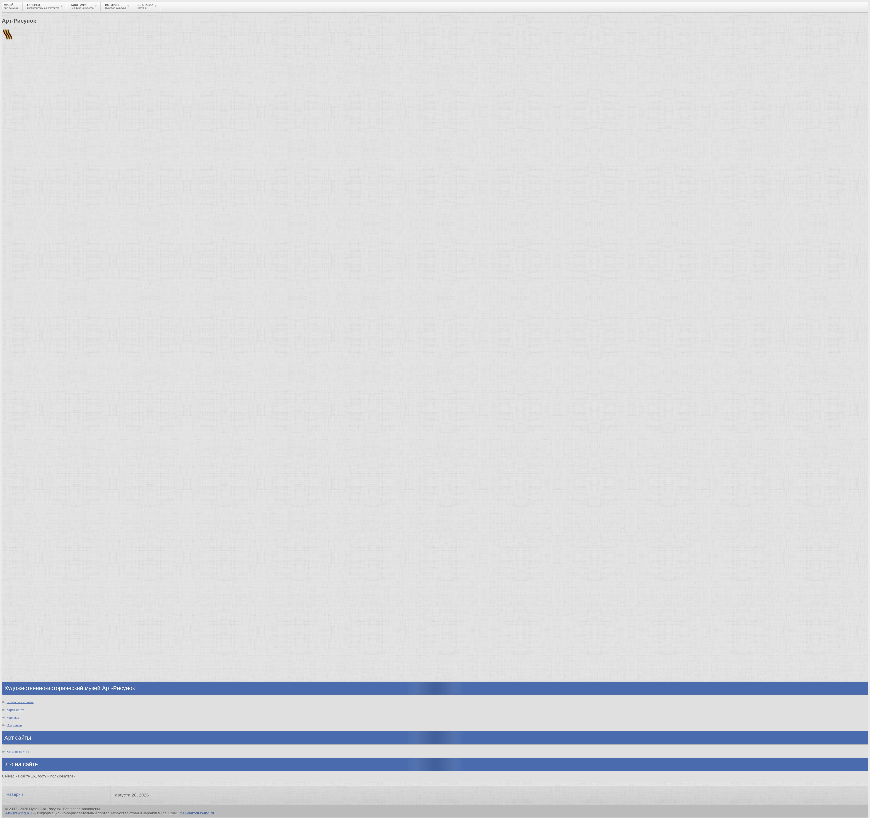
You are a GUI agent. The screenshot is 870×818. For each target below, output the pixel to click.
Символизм (21, 275)
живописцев (826, 180)
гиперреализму (690, 188)
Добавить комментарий (23, 212)
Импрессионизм (26, 267)
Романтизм (21, 259)
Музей (9, 78)
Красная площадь (27, 493)
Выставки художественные (36, 569)
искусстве (227, 164)
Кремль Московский (29, 476)
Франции (847, 172)
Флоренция (21, 657)
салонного (183, 184)
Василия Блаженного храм (35, 517)
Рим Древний (23, 620)
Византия (19, 649)
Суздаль (19, 665)
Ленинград (21, 645)
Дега (770, 172)
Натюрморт (21, 577)
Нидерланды (23, 653)
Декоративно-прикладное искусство (44, 561)
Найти (61, 59)
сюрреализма (426, 188)
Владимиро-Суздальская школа (40, 468)
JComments (435, 216)
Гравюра (19, 565)
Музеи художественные (32, 585)
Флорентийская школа (31, 460)
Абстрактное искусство (32, 292)
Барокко (18, 255)
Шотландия (21, 677)
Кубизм (17, 288)
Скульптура (22, 556)
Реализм (19, 243)
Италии (147, 176)
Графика (19, 544)
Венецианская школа (30, 501)
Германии (114, 176)
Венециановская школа (32, 513)
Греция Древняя (25, 636)
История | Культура (70, 220)
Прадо (17, 505)
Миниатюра (21, 593)
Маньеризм (21, 296)
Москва (17, 628)
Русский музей (24, 472)
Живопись (20, 548)
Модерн (18, 271)
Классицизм (22, 251)
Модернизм (21, 284)
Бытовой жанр (24, 581)
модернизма (352, 188)
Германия (20, 661)
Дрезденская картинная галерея (40, 489)
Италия (17, 640)
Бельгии (24, 176)
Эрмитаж (19, 484)
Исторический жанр (29, 589)
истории (190, 176)
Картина (18, 597)
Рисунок (18, 540)
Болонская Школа (27, 509)
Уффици (19, 497)
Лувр (15, 480)
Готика (17, 279)
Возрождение (23, 247)
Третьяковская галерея (32, 464)
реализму (188, 180)
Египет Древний (25, 632)
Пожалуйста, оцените (20, 145)
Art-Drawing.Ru (18, 813)
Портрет (18, 573)
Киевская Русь (24, 624)
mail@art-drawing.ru (196, 813)
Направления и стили (43, 78)
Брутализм (21, 300)
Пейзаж (17, 552)
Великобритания (26, 673)
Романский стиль (27, 263)
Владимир (20, 669)
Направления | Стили (49, 224)
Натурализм (24, 115)
